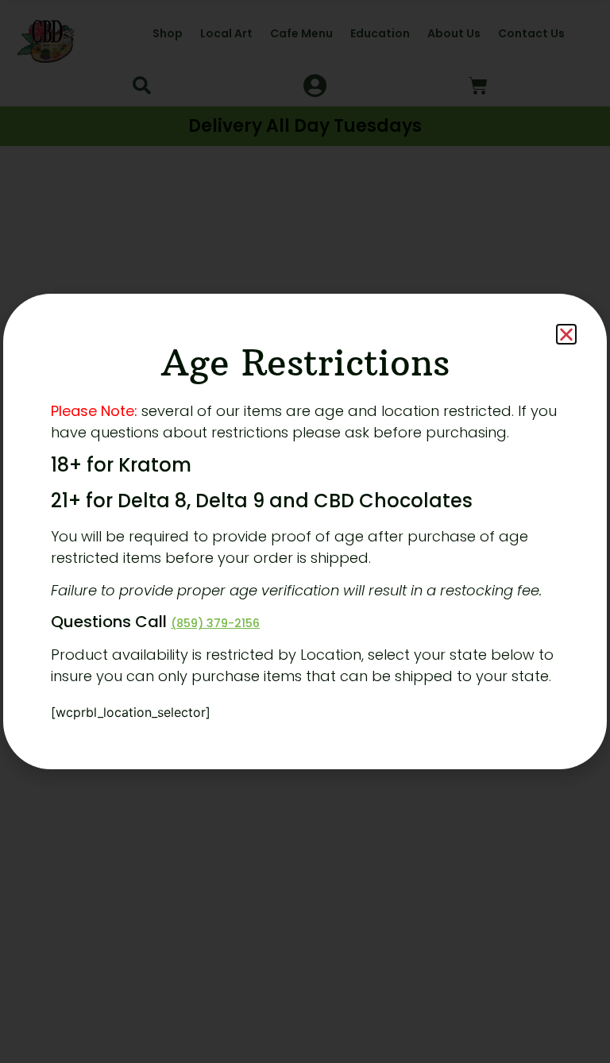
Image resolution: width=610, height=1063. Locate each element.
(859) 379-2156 (215, 623)
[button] (566, 334)
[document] (305, 531)
